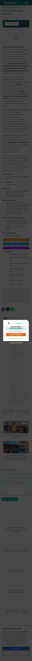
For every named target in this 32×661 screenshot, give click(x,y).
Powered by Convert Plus (16, 342)
